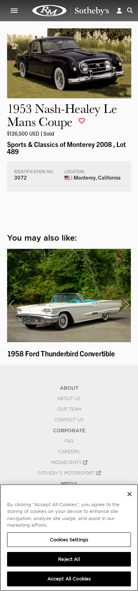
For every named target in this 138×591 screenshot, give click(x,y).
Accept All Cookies (69, 578)
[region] (69, 537)
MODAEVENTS (67, 462)
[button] (119, 10)
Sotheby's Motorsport (67, 473)
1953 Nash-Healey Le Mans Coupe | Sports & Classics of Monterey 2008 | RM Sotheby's (70, 10)
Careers (69, 451)
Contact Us (69, 419)
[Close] (129, 494)
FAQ (69, 441)
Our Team (69, 409)
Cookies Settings (69, 539)
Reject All (69, 559)
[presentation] (11, 304)
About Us (69, 398)
